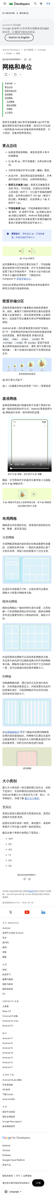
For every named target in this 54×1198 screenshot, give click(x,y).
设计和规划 (28, 50)
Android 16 (7, 1043)
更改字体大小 (23, 278)
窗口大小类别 (32, 798)
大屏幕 (5, 1006)
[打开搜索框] (35, 3)
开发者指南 (7, 1084)
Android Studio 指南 (11, 1080)
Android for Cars (10, 1020)
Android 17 (7, 1038)
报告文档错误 (8, 1116)
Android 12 (7, 1062)
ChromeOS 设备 (10, 1016)
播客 (4, 957)
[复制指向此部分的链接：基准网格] (20, 399)
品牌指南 (27, 1175)
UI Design (8, 13)
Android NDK (8, 1099)
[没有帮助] (30, 59)
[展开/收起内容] (15, 83)
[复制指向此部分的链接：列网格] (14, 677)
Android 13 (7, 1057)
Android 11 (7, 1067)
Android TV (7, 1025)
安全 (4, 937)
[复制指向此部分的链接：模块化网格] (20, 602)
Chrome (6, 1150)
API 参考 (6, 1089)
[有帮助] (25, 59)
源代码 (5, 942)
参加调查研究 (8, 1126)
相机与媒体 (7, 984)
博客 (4, 952)
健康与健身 (7, 979)
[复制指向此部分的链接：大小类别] (20, 781)
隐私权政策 (7, 989)
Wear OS (6, 1011)
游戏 (4, 969)
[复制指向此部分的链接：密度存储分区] (27, 301)
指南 (18, 53)
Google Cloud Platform (13, 1160)
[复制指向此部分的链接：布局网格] (20, 519)
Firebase (6, 1155)
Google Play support (11, 1121)
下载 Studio (7, 1094)
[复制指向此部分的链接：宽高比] (14, 807)
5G (3, 993)
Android (6, 928)
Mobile (24, 13)
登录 (48, 3)
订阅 (38, 1182)
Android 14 (7, 1052)
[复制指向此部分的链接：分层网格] (17, 537)
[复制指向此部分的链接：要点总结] (20, 146)
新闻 (4, 947)
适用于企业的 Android (12, 932)
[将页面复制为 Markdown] (15, 74)
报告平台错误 (8, 1111)
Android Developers (11, 50)
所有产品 (6, 1165)
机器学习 (6, 974)
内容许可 (32, 891)
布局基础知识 (12, 732)
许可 (18, 1175)
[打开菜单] (5, 3)
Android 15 (7, 1048)
